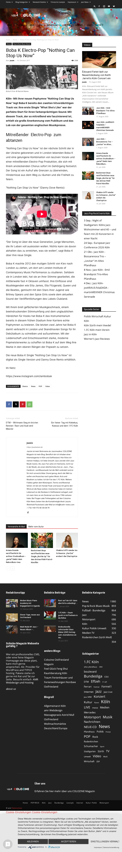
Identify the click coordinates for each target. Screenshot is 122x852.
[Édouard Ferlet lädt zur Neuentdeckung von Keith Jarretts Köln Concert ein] (99, 59)
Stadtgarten (90, 751)
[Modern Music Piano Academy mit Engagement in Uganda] (12, 603)
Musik (107, 717)
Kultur (88, 702)
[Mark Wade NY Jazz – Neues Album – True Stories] (12, 630)
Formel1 (106, 686)
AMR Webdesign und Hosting (22, 681)
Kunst (96, 702)
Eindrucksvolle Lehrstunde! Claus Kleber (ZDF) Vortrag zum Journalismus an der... (67, 632)
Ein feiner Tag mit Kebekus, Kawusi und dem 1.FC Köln (64, 424)
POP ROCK (21, 25)
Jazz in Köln (90, 334)
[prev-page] (8, 568)
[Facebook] (99, 6)
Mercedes (90, 712)
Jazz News (85, 2)
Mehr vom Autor (36, 526)
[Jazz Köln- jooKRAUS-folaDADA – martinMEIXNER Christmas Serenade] (88, 125)
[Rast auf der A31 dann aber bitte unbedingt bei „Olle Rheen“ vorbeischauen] (50, 603)
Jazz (41, 25)
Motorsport (13, 32)
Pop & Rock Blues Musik (21, 44)
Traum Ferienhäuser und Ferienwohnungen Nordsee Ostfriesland (60, 682)
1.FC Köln (91, 661)
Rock (95, 736)
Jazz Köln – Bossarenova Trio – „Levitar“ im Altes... (104, 142)
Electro (25, 386)
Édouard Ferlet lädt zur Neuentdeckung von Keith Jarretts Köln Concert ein (96, 75)
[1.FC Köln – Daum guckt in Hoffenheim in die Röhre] (50, 615)
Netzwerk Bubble (39, 2)
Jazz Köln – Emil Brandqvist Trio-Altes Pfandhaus (105, 110)
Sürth (101, 751)
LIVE (87, 707)
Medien (104, 707)
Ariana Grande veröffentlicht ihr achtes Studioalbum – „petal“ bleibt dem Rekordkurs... (105, 158)
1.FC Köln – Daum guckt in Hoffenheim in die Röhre (68, 615)
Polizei (108, 732)
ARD (101, 667)
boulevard (90, 671)
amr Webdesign (53, 710)
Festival (96, 687)
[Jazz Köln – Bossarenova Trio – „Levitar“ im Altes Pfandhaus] (88, 142)
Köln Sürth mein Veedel (97, 325)
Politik (100, 731)
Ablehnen (33, 841)
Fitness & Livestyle (58, 2)
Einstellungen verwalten (105, 841)
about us (11, 689)
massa (95, 707)
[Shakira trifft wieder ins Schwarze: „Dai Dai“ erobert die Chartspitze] (67, 540)
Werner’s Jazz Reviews (97, 338)
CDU (106, 676)
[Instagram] (104, 6)
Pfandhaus (89, 731)
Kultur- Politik (94, 25)
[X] (16, 404)
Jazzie (12, 60)
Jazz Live (108, 691)
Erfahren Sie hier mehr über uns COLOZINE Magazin (65, 791)
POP (40, 386)
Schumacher (91, 746)
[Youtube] (109, 6)
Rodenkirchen (91, 741)
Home (8, 2)
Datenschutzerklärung (111, 847)
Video (47, 386)
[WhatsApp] (29, 404)
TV (107, 751)
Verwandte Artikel (16, 526)
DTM (86, 681)
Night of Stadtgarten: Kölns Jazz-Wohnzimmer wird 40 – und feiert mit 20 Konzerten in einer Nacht (100, 229)
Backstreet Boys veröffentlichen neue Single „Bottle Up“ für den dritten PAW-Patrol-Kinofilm (42, 556)
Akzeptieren (68, 841)
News (15, 39)
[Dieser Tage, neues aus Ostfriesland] (12, 617)
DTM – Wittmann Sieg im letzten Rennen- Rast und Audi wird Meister (22, 425)
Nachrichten (92, 721)
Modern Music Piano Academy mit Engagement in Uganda (30, 603)
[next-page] (12, 568)
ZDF (98, 761)
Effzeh (95, 681)
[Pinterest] (23, 404)
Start (8, 39)
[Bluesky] (114, 6)
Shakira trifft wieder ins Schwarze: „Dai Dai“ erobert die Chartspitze (66, 553)
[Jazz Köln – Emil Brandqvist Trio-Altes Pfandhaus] (88, 111)
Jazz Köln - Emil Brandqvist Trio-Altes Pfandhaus (97, 274)
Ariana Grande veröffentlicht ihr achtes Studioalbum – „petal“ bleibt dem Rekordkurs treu (16, 556)
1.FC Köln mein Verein (97, 330)
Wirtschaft (89, 761)
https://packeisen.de (35, 447)
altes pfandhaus (90, 667)
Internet (79, 25)
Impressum (72, 2)
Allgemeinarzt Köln (55, 706)
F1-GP (104, 682)
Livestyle (66, 25)
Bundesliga (52, 25)
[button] (94, 6)
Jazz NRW (88, 697)
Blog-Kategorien (21, 2)
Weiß (105, 756)
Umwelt (87, 756)
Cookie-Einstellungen (18, 812)
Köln (32, 25)
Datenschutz (17, 808)
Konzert (99, 696)
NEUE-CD (90, 726)
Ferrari (88, 686)
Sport (102, 746)
